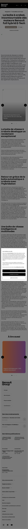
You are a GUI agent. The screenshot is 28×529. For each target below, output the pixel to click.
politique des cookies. (20, 267)
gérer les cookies (14, 277)
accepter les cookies (14, 274)
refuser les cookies (14, 270)
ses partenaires (10, 253)
